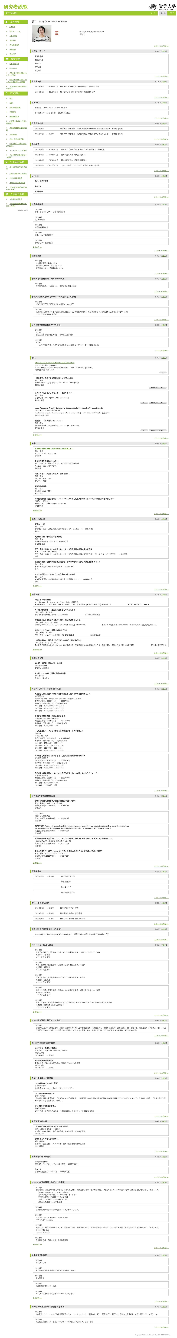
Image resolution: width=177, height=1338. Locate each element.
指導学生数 (13, 68)
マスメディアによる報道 (18, 150)
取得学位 (13, 40)
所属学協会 (13, 134)
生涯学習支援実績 (16, 178)
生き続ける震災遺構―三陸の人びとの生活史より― (54, 448)
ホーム (153, 13)
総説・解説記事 (15, 107)
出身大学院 (13, 36)
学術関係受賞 (14, 116)
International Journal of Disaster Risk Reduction (54, 363)
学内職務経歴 (14, 45)
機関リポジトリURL (157, 387)
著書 (11, 103)
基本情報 (12, 27)
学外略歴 (13, 49)
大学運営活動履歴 (16, 199)
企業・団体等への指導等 (18, 174)
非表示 (163, 51)
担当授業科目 (14, 64)
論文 (11, 98)
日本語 (163, 13)
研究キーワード (15, 31)
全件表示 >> (37, 247)
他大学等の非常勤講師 (17, 183)
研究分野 (13, 54)
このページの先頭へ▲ (161, 46)
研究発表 (13, 112)
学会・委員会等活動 (17, 139)
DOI (163, 372)
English (171, 13)
